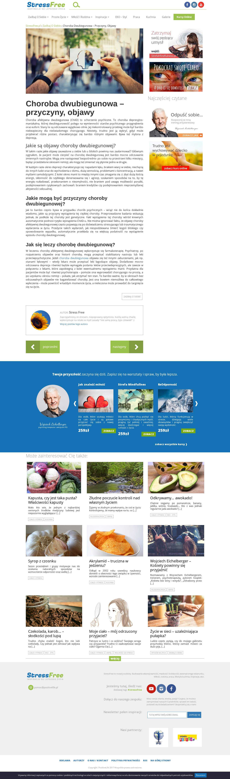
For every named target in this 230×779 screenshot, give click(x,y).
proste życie (59, 17)
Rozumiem (200, 775)
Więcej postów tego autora (74, 324)
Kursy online (184, 17)
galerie (166, 17)
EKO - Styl (171, 515)
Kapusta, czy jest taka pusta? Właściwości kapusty (52, 500)
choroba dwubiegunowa (73, 258)
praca (136, 17)
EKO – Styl (121, 17)
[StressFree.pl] (46, 5)
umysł (109, 516)
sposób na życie (158, 653)
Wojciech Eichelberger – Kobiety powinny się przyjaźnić (170, 565)
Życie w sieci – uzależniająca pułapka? (174, 633)
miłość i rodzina (81, 17)
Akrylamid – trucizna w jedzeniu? (108, 563)
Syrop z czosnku (42, 560)
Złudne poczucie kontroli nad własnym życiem (114, 500)
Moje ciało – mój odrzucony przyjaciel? (113, 633)
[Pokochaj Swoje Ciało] (176, 77)
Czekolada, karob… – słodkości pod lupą (46, 633)
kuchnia (151, 17)
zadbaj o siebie (37, 17)
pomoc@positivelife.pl (46, 687)
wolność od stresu (124, 653)
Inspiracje (101, 17)
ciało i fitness (35, 519)
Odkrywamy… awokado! (171, 497)
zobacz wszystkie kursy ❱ (171, 444)
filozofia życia (97, 516)
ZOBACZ (108, 431)
